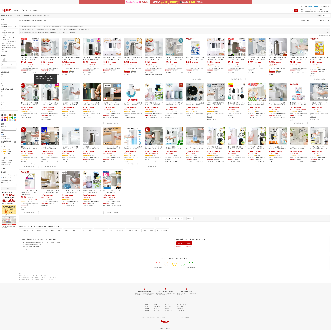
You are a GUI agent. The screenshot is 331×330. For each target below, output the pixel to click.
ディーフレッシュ (254, 117)
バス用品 (37, 277)
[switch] (15, 142)
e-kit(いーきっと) (88, 161)
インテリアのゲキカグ (69, 205)
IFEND (272, 161)
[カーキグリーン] (15, 115)
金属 (2, 93)
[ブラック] (2, 115)
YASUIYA (314, 161)
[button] (325, 6)
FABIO (106, 72)
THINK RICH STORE (130, 117)
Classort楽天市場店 (26, 117)
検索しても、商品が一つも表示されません (32, 246)
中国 (2, 74)
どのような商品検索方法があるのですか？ (32, 244)
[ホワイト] (7, 115)
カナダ (2, 83)
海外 (6, 124)
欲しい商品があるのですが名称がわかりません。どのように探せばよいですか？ (41, 242)
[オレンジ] (7, 118)
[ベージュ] (12, 115)
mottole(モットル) (47, 205)
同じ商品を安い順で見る (195, 79)
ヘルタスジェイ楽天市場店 (297, 72)
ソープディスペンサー (162, 230)
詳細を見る (72, 32)
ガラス (2, 102)
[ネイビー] (2, 120)
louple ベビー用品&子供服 (297, 161)
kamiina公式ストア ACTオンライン (154, 117)
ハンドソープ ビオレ (42, 230)
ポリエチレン (4, 100)
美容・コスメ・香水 (24, 275)
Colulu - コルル (87, 117)
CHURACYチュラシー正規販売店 (175, 72)
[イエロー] (10, 118)
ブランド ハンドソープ (133, 230)
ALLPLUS (252, 72)
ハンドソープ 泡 (87, 230)
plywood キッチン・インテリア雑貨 (30, 72)
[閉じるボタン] (327, 26)
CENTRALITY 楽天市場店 (132, 164)
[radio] (1, 22)
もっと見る (24, 249)
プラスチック (4, 91)
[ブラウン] (10, 115)
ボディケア (34, 275)
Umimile (65, 117)
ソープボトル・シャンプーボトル (49, 277)
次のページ (190, 218)
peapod (189, 117)
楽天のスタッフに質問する (184, 243)
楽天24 (189, 72)
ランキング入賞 (67, 70)
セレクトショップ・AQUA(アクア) (113, 205)
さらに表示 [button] (4, 51)
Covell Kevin (232, 117)
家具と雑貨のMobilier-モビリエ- (277, 117)
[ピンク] (2, 118)
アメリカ (3, 81)
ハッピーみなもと (88, 74)
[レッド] (5, 118)
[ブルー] (15, 118)
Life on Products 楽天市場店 (111, 117)
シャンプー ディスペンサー (117, 230)
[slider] (1, 61)
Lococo (65, 74)
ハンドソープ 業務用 (148, 230)
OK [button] (54, 79)
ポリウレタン (4, 108)
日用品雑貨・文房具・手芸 (26, 277)
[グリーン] (12, 118)
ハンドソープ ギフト (56, 230)
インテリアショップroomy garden (51, 161)
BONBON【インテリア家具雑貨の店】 (196, 161)
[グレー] (5, 115)
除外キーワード (5, 182)
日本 (2, 76)
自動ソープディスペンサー (47, 279)
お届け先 (3, 126)
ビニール (3, 106)
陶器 (2, 96)
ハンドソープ (42, 275)
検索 (9, 67)
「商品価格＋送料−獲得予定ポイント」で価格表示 (30, 20)
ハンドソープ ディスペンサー (72, 230)
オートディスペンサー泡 (27, 230)
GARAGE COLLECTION (172, 161)
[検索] (296, 10)
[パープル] (5, 120)
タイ (2, 79)
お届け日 (3, 132)
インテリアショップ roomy (28, 164)
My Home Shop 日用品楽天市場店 (154, 74)
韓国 (2, 85)
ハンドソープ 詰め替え (101, 230)
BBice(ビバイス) (212, 119)
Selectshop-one (170, 117)
